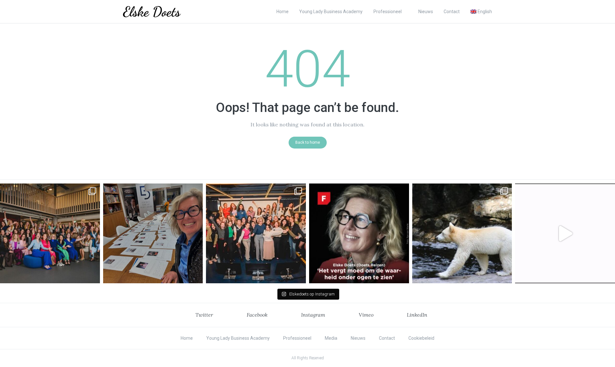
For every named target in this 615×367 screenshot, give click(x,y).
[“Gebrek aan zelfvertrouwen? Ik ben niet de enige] (50, 234)
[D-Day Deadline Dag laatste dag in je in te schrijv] (565, 234)
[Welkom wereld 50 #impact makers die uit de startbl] (153, 234)
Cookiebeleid (421, 338)
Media (331, 338)
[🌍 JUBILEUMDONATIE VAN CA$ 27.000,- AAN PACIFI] (462, 234)
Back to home (307, 142)
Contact (452, 11)
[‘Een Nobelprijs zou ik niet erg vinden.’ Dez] (256, 234)
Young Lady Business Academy (331, 11)
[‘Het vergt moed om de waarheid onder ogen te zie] (359, 234)
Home (282, 11)
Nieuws (425, 11)
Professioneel (387, 11)
